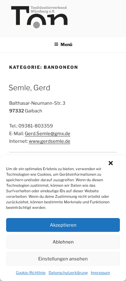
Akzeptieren (63, 225)
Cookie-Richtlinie (31, 272)
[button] (111, 163)
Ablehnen (63, 242)
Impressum (100, 272)
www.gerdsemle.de (49, 141)
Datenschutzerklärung (68, 272)
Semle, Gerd (29, 87)
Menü (66, 44)
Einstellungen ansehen (63, 259)
